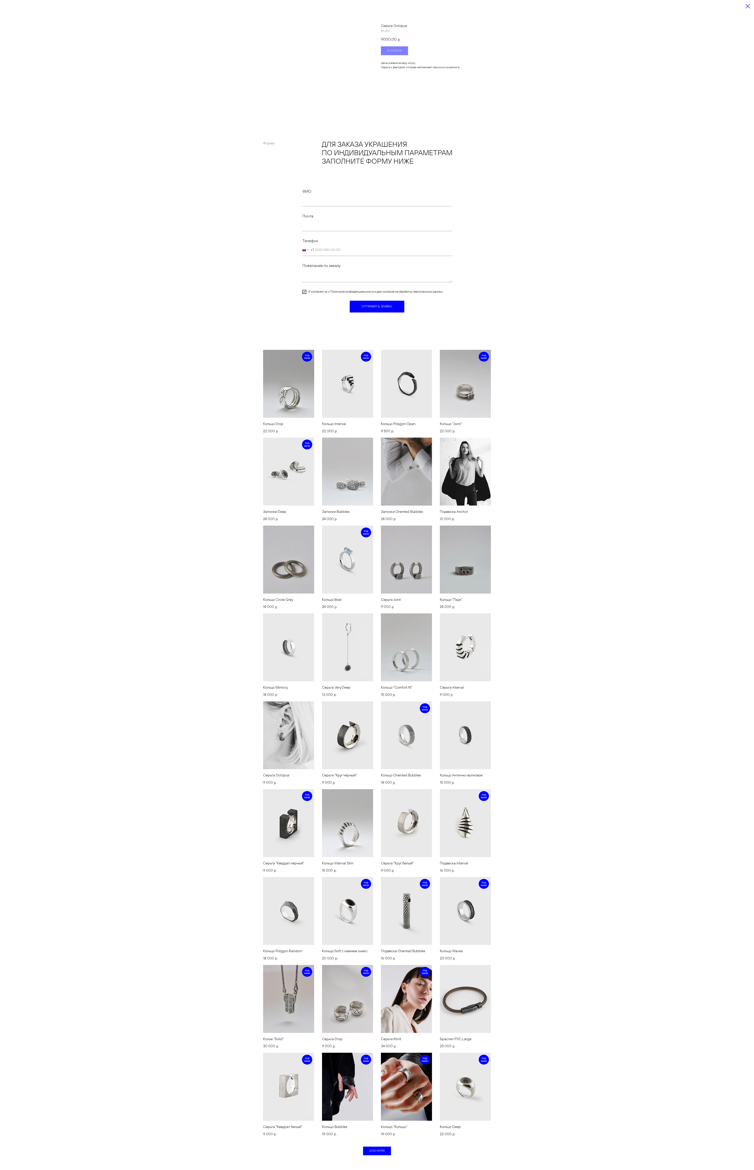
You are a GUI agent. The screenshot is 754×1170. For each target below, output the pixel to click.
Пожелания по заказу (321, 265)
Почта (307, 216)
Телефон (310, 241)
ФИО (306, 191)
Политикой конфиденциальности (352, 292)
